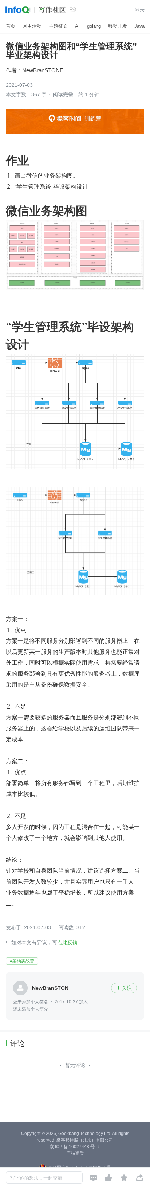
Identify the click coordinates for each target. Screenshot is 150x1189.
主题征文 (58, 26)
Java (139, 26)
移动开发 (117, 26)
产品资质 (75, 1153)
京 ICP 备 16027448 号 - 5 (75, 1146)
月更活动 (32, 26)
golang (94, 26)
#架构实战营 (22, 961)
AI (77, 26)
